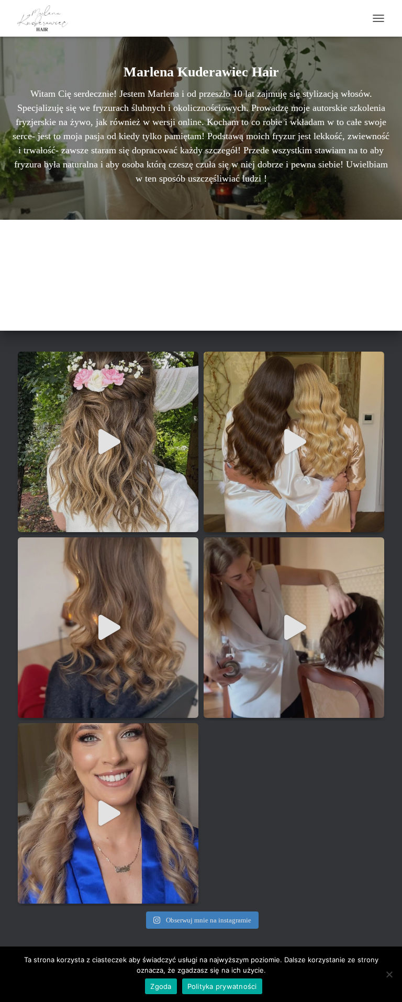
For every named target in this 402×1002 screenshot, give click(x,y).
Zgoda (160, 986)
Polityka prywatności (222, 986)
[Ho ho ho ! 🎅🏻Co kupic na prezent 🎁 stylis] (294, 627)
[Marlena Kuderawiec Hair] (48, 18)
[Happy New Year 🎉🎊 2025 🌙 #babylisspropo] (108, 442)
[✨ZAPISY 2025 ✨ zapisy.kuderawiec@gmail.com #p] (294, 442)
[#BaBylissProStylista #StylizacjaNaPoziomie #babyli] (108, 627)
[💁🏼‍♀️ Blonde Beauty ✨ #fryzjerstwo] (108, 813)
